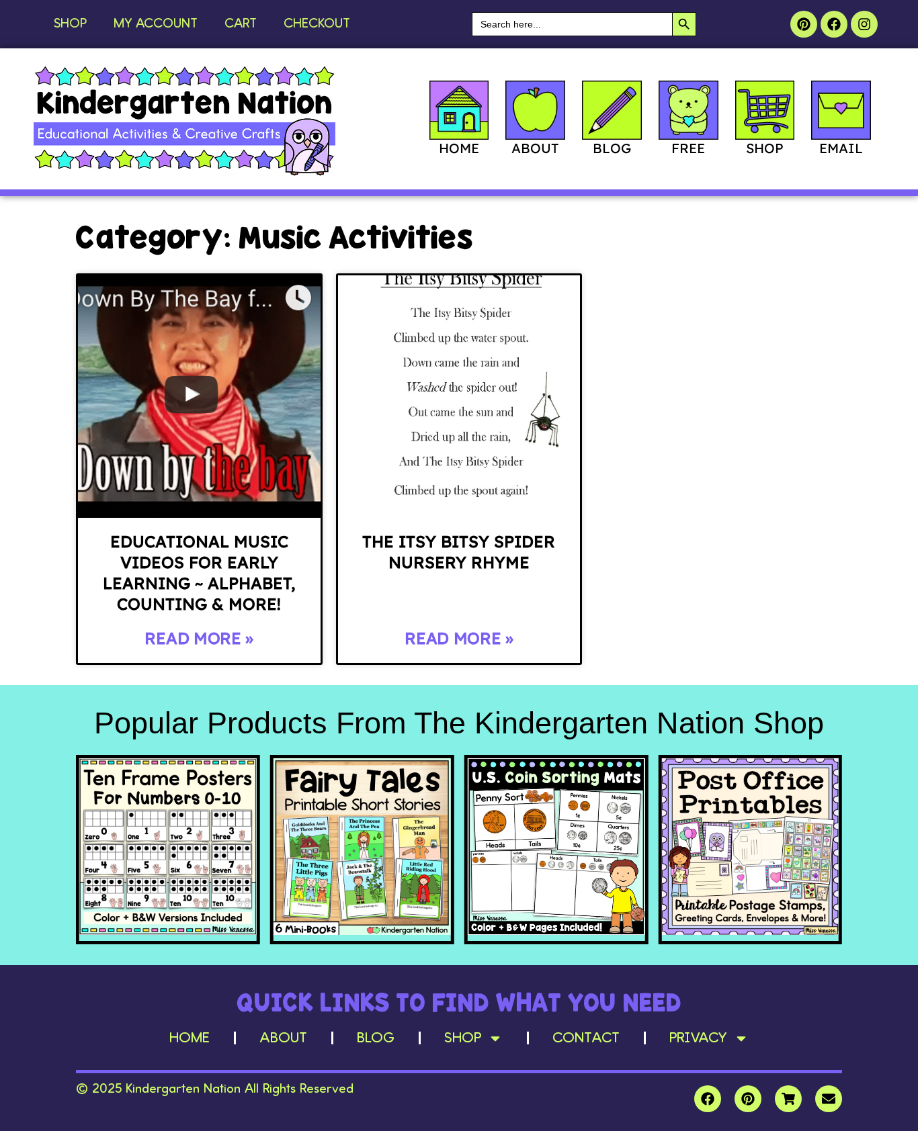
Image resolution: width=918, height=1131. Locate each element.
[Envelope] (828, 1098)
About (283, 1038)
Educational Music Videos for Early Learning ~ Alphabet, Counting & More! (199, 573)
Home (189, 1038)
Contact (586, 1038)
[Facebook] (834, 24)
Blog (375, 1038)
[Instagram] (864, 24)
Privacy (698, 1038)
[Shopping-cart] (788, 1098)
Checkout (317, 24)
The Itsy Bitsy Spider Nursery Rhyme (458, 551)
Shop (70, 24)
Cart (240, 24)
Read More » (198, 638)
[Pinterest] (803, 24)
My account (156, 24)
